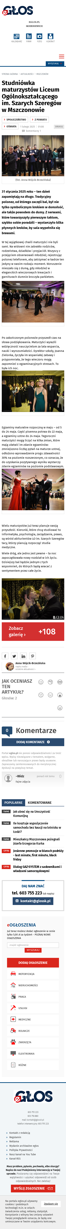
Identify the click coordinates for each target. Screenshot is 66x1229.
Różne (22, 1065)
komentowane (40, 803)
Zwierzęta (24, 1042)
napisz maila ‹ (21, 666)
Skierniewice (34, 26)
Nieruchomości (28, 985)
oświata (10, 126)
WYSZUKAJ (33, 950)
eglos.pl (34, 22)
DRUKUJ (59, 127)
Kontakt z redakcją (19, 1132)
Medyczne (24, 1019)
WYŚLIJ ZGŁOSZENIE (29, 1188)
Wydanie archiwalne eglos (24, 1145)
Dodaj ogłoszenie (33, 963)
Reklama (14, 1141)
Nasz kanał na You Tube (22, 1154)
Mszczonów (42, 74)
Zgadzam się (52, 1203)
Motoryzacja (26, 974)
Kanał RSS (15, 1158)
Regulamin (15, 1137)
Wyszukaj (53, 63)
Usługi (22, 1008)
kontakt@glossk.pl (35, 901)
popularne (13, 803)
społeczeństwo (15, 119)
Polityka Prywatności (21, 1150)
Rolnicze (24, 1030)
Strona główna (10, 74)
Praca (22, 996)
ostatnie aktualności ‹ (25, 669)
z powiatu (39, 119)
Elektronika (26, 1053)
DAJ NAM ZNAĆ (33, 886)
